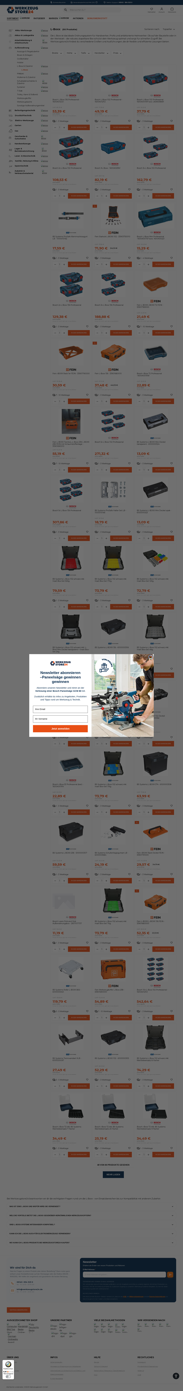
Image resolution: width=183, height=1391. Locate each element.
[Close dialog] (151, 657)
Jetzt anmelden (60, 728)
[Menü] (12, 1361)
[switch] (8, 1376)
